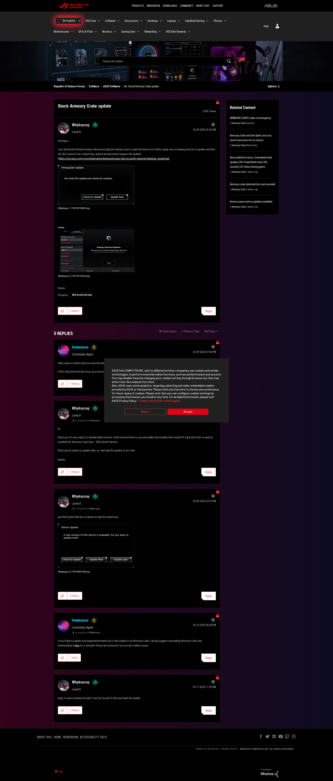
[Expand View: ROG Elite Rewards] (189, 31)
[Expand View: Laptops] (179, 21)
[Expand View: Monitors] (115, 31)
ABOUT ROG (44, 737)
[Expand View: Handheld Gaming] (207, 21)
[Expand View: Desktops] (161, 21)
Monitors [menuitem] (107, 31)
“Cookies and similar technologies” (159, 400)
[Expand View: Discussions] (141, 21)
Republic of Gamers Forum (69, 86)
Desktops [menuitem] (153, 20)
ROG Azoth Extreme (82, 295)
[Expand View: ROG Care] (99, 21)
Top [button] (60, 771)
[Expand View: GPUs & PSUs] (96, 31)
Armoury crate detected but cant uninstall (252, 184)
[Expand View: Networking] (160, 31)
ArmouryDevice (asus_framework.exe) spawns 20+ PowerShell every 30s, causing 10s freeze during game (251, 162)
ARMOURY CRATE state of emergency (250, 118)
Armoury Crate (238, 123)
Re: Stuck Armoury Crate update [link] (141, 86)
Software (94, 86)
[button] (96, 184)
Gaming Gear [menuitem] (128, 31)
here (77, 645)
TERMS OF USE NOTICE (207, 748)
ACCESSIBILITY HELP (93, 737)
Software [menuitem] (110, 20)
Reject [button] (145, 411)
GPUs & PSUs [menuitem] (85, 31)
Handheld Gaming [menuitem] (194, 20)
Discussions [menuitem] (131, 20)
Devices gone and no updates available (251, 201)
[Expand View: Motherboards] (72, 31)
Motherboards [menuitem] (61, 31)
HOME (57, 737)
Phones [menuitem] (218, 20)
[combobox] (166, 61)
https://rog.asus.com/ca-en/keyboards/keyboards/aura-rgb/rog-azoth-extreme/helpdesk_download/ (114, 158)
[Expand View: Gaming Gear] (138, 31)
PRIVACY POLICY (229, 748)
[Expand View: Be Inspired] (79, 20)
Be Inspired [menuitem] (69, 20)
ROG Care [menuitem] (91, 20)
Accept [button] (188, 411)
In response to (87, 420)
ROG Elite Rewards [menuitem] (176, 31)
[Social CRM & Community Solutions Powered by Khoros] (269, 772)
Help (266, 26)
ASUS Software (111, 86)
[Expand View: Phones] (225, 21)
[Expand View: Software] (118, 21)
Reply (208, 311)
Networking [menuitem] (151, 31)
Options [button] (272, 86)
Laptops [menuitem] (171, 20)
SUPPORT (218, 5)
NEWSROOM (70, 737)
